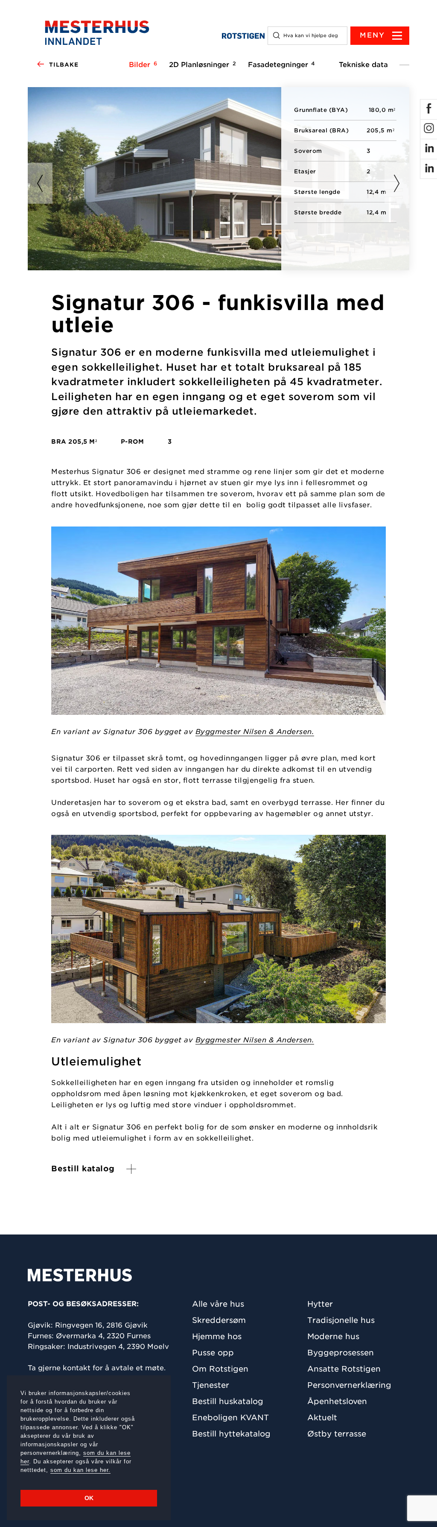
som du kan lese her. (80, 1470)
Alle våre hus (218, 1303)
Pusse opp (213, 1352)
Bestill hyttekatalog (231, 1433)
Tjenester (210, 1385)
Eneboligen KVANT (230, 1417)
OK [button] (88, 1498)
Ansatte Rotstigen (344, 1368)
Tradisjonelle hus (341, 1320)
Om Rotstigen (220, 1368)
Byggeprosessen (340, 1352)
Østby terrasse (336, 1433)
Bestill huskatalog (227, 1401)
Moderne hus (333, 1336)
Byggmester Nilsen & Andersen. (255, 732)
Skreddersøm (219, 1320)
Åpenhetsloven (337, 1401)
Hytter (320, 1303)
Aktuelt (322, 1417)
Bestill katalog (83, 1168)
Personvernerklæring (349, 1385)
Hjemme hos (217, 1336)
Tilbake (64, 64)
